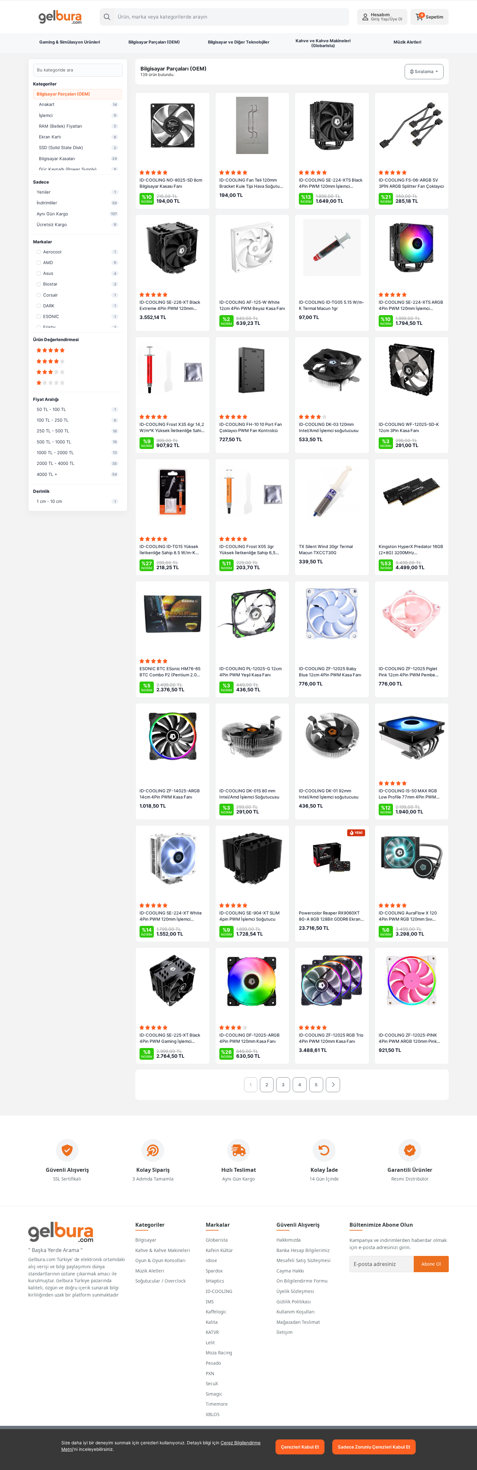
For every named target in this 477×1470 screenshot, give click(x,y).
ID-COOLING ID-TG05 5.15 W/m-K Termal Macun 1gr (331, 305)
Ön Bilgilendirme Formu (301, 1281)
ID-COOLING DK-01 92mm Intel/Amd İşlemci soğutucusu (329, 793)
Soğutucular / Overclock (160, 1281)
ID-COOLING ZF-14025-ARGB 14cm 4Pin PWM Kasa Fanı (170, 793)
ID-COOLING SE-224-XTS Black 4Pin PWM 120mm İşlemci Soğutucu (330, 183)
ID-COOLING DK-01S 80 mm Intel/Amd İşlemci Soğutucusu (249, 793)
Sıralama (424, 71)
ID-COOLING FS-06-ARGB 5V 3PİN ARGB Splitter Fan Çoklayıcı (411, 183)
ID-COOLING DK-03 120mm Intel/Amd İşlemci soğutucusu (329, 427)
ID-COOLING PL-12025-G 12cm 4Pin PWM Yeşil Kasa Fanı (250, 671)
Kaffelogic (216, 1312)
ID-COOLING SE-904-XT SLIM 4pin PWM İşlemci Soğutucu (249, 916)
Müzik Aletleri (149, 1271)
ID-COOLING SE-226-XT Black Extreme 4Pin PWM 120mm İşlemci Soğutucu (170, 306)
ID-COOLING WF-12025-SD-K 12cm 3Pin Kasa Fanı (409, 427)
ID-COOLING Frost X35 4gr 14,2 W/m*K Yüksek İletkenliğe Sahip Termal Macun (172, 428)
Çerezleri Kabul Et (300, 1447)
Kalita (212, 1322)
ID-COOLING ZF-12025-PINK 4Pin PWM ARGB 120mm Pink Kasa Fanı (408, 1038)
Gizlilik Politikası (293, 1301)
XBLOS (212, 1414)
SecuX (212, 1383)
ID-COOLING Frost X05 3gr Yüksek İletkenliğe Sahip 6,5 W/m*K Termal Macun (247, 550)
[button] (382, 17)
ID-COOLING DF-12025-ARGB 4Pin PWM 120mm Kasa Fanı (249, 1038)
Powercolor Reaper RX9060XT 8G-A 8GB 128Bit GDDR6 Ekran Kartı (330, 916)
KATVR (212, 1332)
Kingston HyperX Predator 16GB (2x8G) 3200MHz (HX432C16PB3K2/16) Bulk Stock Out (411, 550)
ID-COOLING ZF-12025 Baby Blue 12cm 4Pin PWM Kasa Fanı (330, 671)
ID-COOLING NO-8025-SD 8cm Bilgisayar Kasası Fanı (171, 183)
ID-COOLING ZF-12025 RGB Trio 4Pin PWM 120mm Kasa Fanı (331, 1038)
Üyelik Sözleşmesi (295, 1291)
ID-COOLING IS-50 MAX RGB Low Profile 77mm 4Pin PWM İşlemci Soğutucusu (408, 794)
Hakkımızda (288, 1240)
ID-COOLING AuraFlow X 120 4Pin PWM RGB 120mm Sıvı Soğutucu (408, 916)
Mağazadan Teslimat (298, 1322)
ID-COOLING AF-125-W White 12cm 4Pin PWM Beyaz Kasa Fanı (252, 305)
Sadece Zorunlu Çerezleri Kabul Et (374, 1447)
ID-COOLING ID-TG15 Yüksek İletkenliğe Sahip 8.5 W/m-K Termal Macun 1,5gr (169, 550)
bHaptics (215, 1281)
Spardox (214, 1271)
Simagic (214, 1394)
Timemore (217, 1404)
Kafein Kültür (219, 1250)
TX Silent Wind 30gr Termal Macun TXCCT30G (326, 549)
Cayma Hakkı (290, 1271)
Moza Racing (219, 1352)
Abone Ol (431, 1264)
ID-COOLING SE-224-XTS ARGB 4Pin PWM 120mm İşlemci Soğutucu (411, 306)
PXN (210, 1373)
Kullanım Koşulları (295, 1312)
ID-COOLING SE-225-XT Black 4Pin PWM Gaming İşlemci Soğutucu (170, 1038)
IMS (210, 1301)
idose (211, 1260)
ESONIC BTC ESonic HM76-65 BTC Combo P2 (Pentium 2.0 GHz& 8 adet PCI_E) (170, 672)
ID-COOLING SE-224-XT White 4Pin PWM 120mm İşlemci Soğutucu (171, 916)
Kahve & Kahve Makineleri (162, 1250)
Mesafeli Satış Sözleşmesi (303, 1260)
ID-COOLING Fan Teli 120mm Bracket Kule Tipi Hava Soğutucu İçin (252, 183)
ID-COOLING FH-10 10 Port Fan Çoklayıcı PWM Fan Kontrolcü (250, 427)
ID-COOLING (219, 1291)
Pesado (213, 1363)
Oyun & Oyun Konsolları (160, 1260)
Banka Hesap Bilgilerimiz (302, 1250)
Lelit (210, 1342)
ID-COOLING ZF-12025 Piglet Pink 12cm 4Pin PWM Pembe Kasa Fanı (408, 672)
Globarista (217, 1240)
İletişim (284, 1332)
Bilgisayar (145, 1240)
